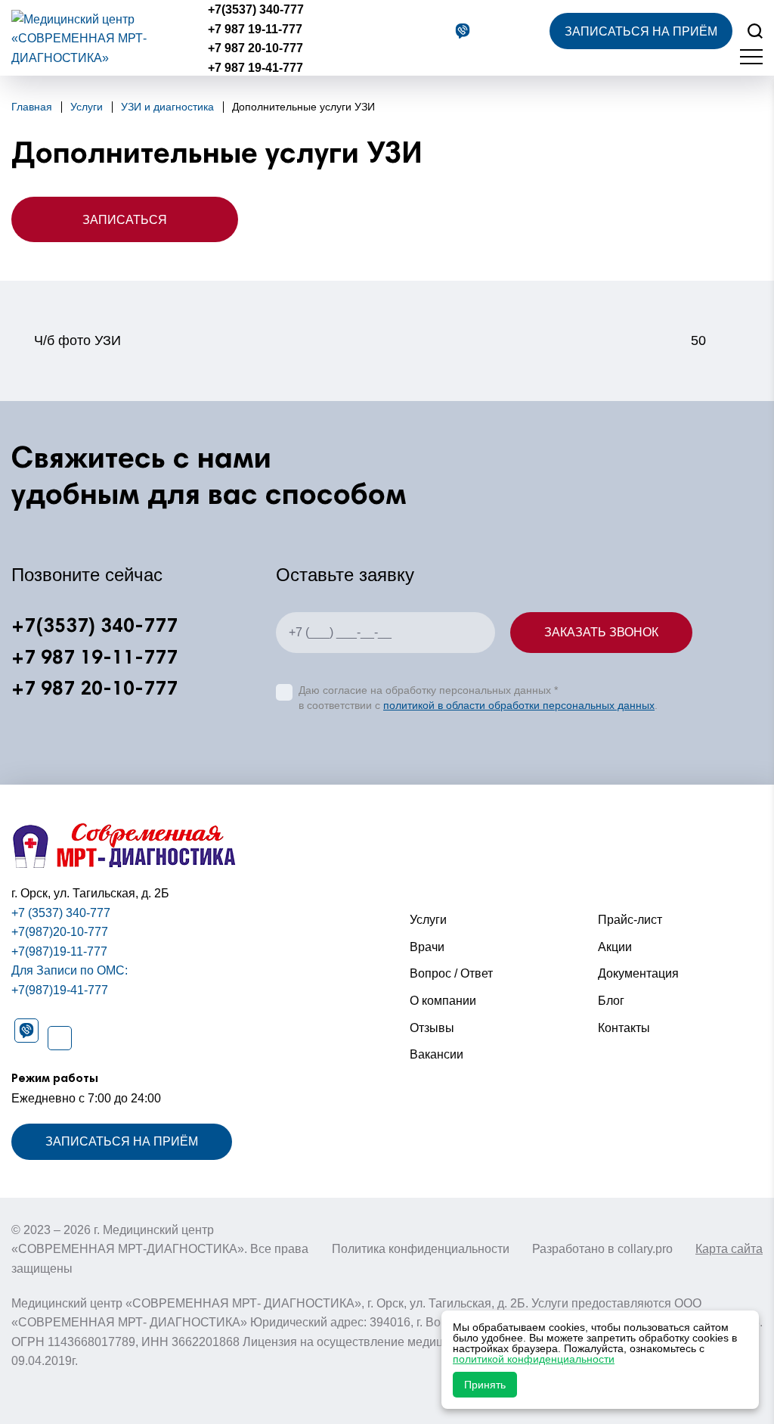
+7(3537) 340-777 (256, 9)
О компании (443, 1000)
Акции (615, 947)
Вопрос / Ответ (451, 973)
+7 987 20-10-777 (255, 48)
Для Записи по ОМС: (69, 970)
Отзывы (432, 1027)
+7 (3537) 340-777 (60, 912)
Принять (485, 1385)
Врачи (427, 947)
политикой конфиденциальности (534, 1359)
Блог (611, 1000)
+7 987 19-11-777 (255, 29)
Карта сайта (729, 1248)
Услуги (428, 919)
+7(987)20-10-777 (59, 931)
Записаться (124, 219)
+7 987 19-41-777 (255, 67)
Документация (638, 973)
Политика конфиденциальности (420, 1248)
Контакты (624, 1027)
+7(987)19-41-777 (59, 990)
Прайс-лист (630, 919)
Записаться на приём (641, 31)
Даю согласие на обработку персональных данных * (428, 690)
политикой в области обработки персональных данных (519, 705)
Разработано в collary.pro (602, 1248)
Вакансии (436, 1054)
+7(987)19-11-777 (59, 951)
